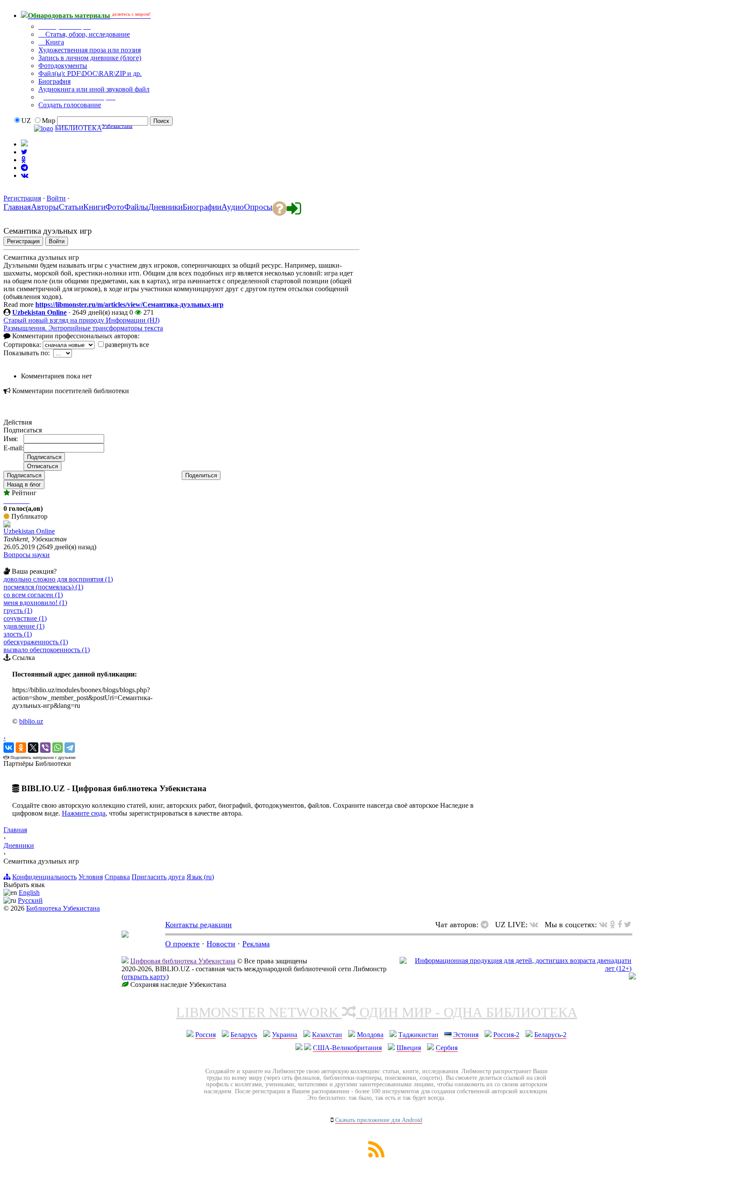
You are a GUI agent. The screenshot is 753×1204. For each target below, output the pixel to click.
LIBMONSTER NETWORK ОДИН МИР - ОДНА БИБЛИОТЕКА (376, 1012)
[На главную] (125, 935)
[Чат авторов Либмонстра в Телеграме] (24, 167)
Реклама (256, 943)
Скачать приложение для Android (378, 1120)
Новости (221, 943)
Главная (15, 829)
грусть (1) (17, 610)
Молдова (370, 1034)
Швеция (409, 1047)
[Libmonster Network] (515, 968)
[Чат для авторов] (487, 924)
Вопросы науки (26, 554)
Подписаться (24, 475)
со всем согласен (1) (33, 595)
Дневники (18, 845)
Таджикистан (418, 1034)
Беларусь (244, 1034)
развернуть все (127, 344)
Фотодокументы (62, 65)
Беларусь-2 (550, 1034)
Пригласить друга (158, 877)
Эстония (465, 1034)
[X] (33, 747)
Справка (117, 877)
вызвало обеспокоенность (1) (46, 649)
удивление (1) (23, 626)
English (29, 892)
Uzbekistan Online (39, 312)
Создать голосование (69, 105)
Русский (30, 900)
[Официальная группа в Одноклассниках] (23, 159)
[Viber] (45, 747)
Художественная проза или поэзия (89, 50)
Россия (205, 1034)
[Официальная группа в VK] (24, 175)
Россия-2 (506, 1034)
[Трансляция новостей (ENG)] (24, 152)
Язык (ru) (200, 877)
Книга (54, 42)
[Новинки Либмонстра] (612, 924)
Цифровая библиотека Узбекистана (182, 961)
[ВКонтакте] (8, 747)
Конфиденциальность (44, 877)
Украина (284, 1034)
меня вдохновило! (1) (35, 602)
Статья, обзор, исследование (87, 34)
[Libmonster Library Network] (632, 977)
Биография (54, 81)
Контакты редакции (198, 924)
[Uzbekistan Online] (6, 525)
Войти (56, 198)
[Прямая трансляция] (536, 924)
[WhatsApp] (57, 747)
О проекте (182, 943)
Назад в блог (24, 484)
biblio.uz (31, 721)
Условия (90, 877)
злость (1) (17, 634)
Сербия (447, 1047)
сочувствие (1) (25, 618)
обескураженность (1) (35, 642)
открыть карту (145, 976)
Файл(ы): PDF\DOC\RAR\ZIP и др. (90, 73)
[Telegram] (69, 747)
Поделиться (201, 475)
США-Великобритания (347, 1047)
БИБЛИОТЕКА (78, 128)
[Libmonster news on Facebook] (619, 924)
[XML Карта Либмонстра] (376, 1155)
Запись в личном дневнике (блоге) (89, 57)
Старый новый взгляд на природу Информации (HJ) (81, 320)
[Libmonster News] (627, 924)
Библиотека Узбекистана (63, 908)
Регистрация (22, 198)
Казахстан (327, 1034)
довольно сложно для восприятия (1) (58, 579)
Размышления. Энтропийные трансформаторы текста (83, 328)
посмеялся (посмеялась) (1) (43, 587)
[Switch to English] (24, 144)
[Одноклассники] (21, 747)
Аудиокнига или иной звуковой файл (93, 89)
